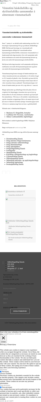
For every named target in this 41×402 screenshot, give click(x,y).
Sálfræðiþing (22, 3)
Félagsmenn (30, 3)
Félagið (14, 3)
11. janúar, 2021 (12, 26)
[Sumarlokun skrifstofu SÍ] (20, 191)
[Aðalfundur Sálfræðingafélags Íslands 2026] (20, 222)
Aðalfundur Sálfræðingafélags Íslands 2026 (19, 227)
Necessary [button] (3, 369)
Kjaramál (37, 3)
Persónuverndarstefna (9, 288)
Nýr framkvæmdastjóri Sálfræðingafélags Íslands (20, 238)
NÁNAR (18, 334)
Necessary (5, 371)
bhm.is (5, 295)
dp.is (5, 303)
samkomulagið (19, 127)
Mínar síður (35, 5)
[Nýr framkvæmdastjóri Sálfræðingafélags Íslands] (20, 233)
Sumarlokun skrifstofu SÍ (15, 195)
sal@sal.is (10, 271)
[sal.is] (3, 3)
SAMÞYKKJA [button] (8, 334)
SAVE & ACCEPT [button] (6, 401)
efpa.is (5, 299)
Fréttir (18, 26)
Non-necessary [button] (5, 385)
